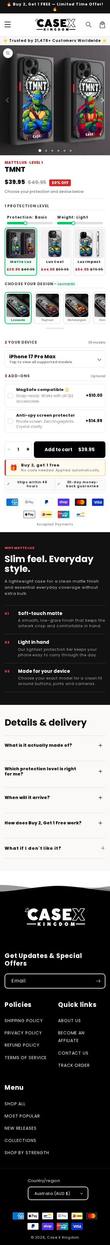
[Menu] (7, 24)
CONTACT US (73, 1053)
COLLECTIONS (20, 1140)
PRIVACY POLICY (23, 1033)
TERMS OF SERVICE (26, 1058)
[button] (89, 24)
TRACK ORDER (74, 1065)
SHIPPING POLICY (24, 1021)
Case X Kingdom (63, 1237)
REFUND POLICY (22, 1045)
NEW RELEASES (21, 1128)
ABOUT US (69, 1021)
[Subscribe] (98, 981)
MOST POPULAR (22, 1116)
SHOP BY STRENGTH (27, 1153)
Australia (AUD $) (52, 1193)
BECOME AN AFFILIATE (71, 1037)
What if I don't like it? (33, 848)
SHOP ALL (15, 1104)
